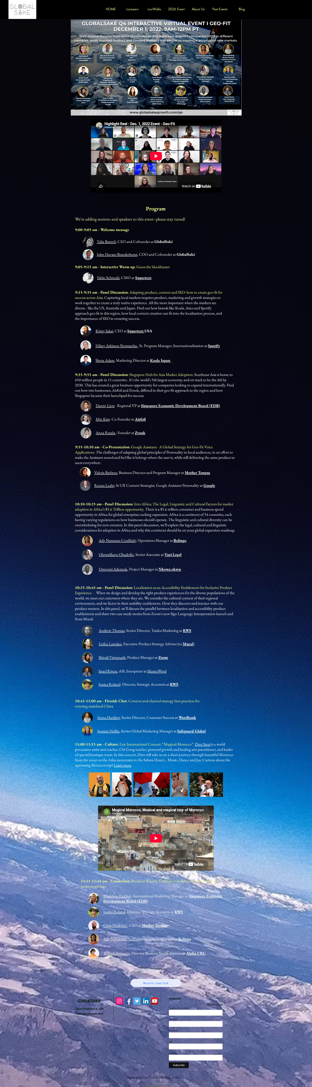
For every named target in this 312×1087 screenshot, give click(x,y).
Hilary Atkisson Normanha (117, 345)
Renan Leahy (104, 485)
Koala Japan (160, 360)
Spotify (214, 345)
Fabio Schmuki (108, 277)
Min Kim (103, 419)
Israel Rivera (108, 671)
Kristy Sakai (104, 331)
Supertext (143, 277)
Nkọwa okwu (170, 569)
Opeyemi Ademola (113, 569)
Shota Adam (105, 360)
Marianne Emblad (117, 896)
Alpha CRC (196, 953)
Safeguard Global (191, 731)
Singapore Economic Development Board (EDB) (180, 405)
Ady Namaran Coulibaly (117, 540)
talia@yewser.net (90, 1013)
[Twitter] (136, 1001)
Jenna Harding (108, 717)
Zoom (163, 657)
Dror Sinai (203, 744)
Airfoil (140, 419)
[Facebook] (128, 1001)
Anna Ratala (106, 432)
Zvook (140, 432)
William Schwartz (116, 953)
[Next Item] (217, 784)
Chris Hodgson (115, 925)
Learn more (122, 765)
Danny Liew (105, 405)
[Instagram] (119, 1001)
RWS (187, 630)
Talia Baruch (106, 241)
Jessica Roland (109, 684)
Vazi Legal (172, 554)
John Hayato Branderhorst (117, 254)
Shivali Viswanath (112, 657)
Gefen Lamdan (110, 643)
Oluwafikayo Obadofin (116, 554)
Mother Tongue (197, 472)
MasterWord (156, 671)
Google (209, 485)
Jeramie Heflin (108, 731)
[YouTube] (154, 1001)
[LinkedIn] (145, 1001)
